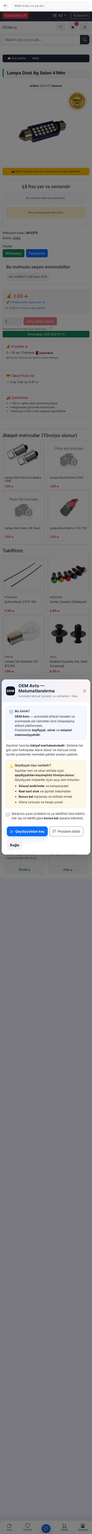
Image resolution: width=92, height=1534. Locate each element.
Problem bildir (68, 831)
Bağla (14, 845)
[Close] (84, 691)
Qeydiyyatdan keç (29, 831)
